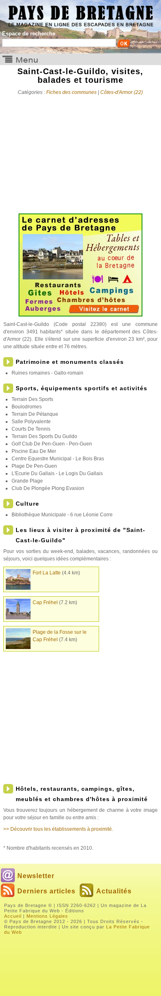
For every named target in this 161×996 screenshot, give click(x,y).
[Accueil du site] (80, 13)
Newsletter (35, 875)
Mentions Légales (47, 916)
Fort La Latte (47, 573)
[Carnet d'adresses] (80, 315)
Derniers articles (46, 891)
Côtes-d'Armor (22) (121, 92)
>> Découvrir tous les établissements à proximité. (58, 829)
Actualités (114, 891)
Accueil (12, 916)
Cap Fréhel (45, 602)
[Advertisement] (80, 151)
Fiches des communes (71, 92)
